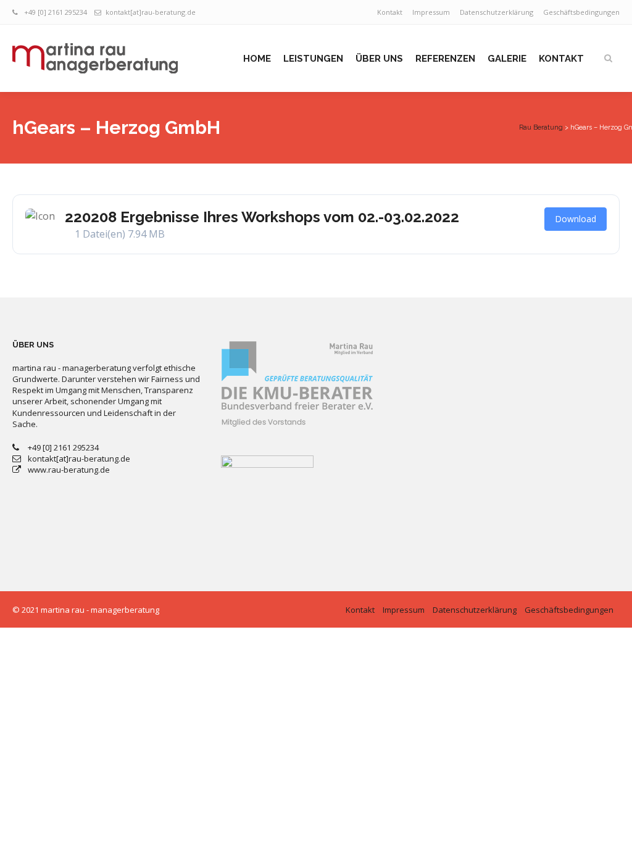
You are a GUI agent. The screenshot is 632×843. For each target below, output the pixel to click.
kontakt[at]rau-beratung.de (151, 12)
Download (575, 219)
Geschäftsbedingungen (581, 12)
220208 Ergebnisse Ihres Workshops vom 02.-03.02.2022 (262, 217)
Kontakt (389, 12)
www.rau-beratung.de (69, 469)
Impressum (431, 12)
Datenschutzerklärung (496, 12)
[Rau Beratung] (95, 58)
